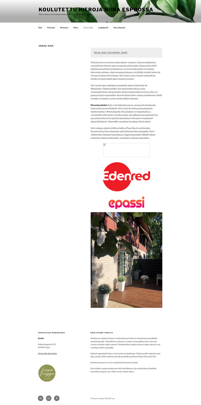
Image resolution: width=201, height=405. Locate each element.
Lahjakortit (103, 27)
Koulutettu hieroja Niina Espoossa (96, 10)
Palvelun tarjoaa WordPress (103, 398)
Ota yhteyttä (119, 27)
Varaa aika (88, 27)
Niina (75, 27)
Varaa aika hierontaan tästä (110, 52)
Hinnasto (64, 27)
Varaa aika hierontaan (47, 353)
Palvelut (51, 27)
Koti (40, 27)
